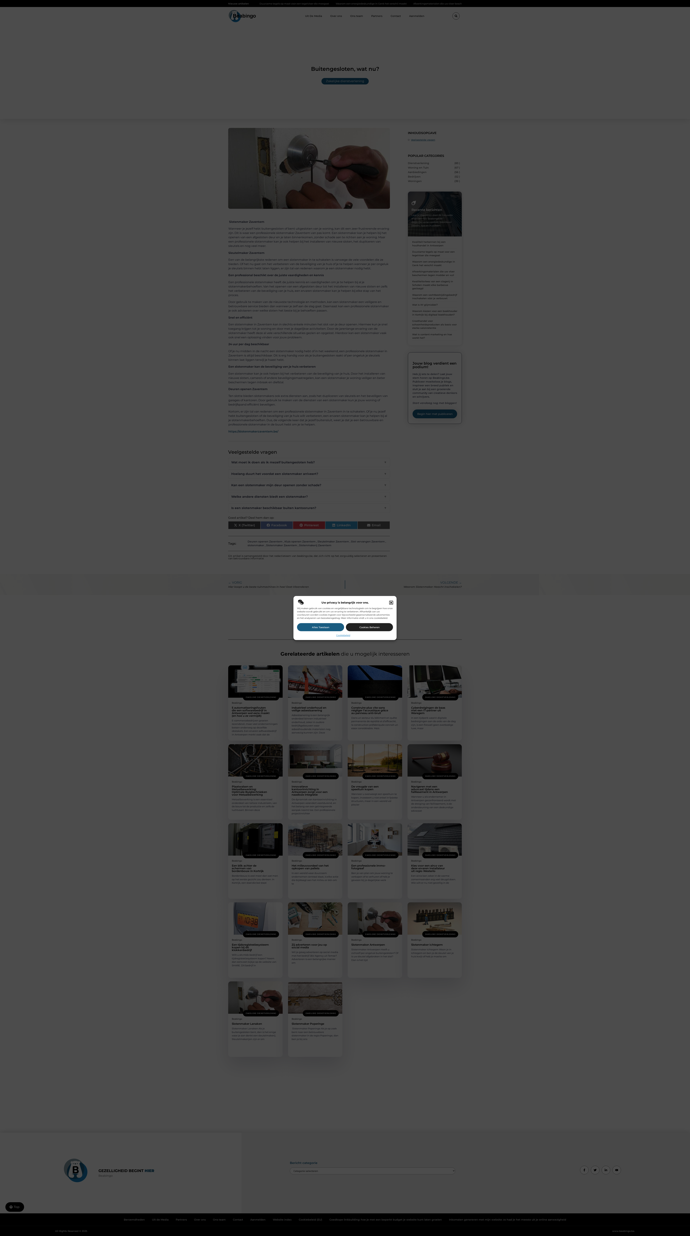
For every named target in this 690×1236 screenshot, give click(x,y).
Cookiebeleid (343, 635)
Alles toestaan (320, 627)
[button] (391, 602)
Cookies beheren (369, 627)
